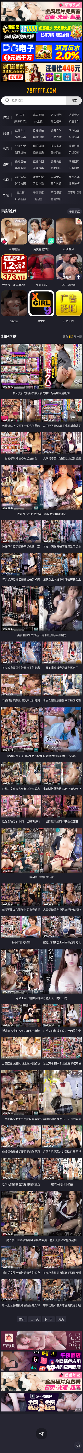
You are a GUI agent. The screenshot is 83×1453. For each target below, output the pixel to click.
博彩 (6, 117)
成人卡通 (56, 146)
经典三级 (38, 152)
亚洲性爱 (20, 146)
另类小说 (38, 183)
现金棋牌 (56, 121)
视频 (6, 133)
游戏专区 (74, 115)
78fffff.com (41, 90)
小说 (6, 180)
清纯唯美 (38, 168)
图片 (6, 164)
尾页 (61, 1319)
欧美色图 (56, 161)
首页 (22, 1319)
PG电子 (20, 115)
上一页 (35, 1319)
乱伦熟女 (56, 152)
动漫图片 (74, 161)
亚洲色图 (38, 161)
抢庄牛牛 (74, 121)
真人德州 (38, 115)
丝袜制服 (38, 137)
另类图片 (74, 168)
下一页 (48, 1319)
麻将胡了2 (20, 121)
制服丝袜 (20, 152)
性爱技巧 (74, 183)
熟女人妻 (20, 137)
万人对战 (56, 115)
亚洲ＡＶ (20, 130)
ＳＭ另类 (74, 137)
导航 (6, 195)
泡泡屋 (38, 199)
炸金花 (38, 121)
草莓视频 (56, 192)
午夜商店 (38, 192)
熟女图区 (56, 168)
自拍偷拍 (38, 130)
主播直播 (56, 137)
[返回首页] (78, 1445)
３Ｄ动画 (74, 130)
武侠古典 (74, 177)
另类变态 (74, 152)
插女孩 (20, 192)
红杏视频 (20, 199)
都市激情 (20, 177)
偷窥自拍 (20, 161)
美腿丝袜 (20, 168)
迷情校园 (20, 183)
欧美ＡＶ (56, 130)
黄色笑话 (56, 183)
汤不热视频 (74, 192)
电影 (6, 149)
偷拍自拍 (38, 146)
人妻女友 (56, 177)
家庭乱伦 (38, 177)
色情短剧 (56, 199)
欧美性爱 (74, 146)
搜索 (74, 100)
